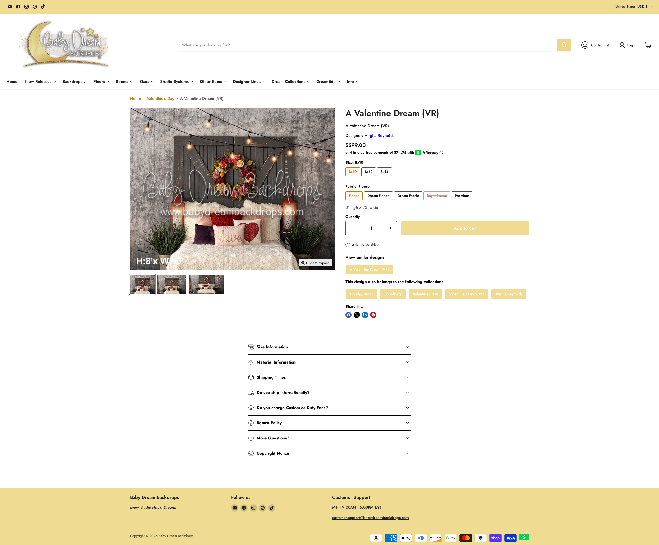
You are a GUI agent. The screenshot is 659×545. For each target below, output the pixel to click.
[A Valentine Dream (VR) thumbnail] (142, 284)
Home (12, 81)
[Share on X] (357, 315)
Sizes (144, 81)
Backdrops (73, 81)
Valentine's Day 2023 (466, 294)
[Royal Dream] (437, 201)
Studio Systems (175, 81)
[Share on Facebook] (348, 315)
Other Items (211, 81)
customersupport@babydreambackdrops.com (370, 518)
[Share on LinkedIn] (365, 315)
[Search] (564, 45)
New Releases (39, 81)
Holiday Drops (361, 294)
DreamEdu (326, 81)
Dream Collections (289, 81)
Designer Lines (247, 81)
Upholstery (393, 294)
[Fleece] (354, 201)
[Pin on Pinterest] (373, 315)
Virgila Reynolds (379, 136)
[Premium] (463, 201)
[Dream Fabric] (408, 201)
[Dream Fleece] (379, 201)
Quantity (352, 216)
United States (631, 6)
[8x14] (385, 177)
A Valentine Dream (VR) (369, 269)
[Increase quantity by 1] (390, 228)
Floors (99, 81)
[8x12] (369, 177)
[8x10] (353, 177)
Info (351, 81)
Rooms (122, 81)
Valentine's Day (160, 98)
